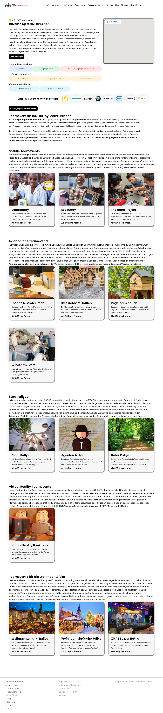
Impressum (64, 681)
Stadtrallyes (67, 5)
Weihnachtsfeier (53, 5)
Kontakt (134, 5)
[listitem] (32, 200)
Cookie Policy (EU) (68, 691)
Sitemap (63, 695)
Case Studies (107, 5)
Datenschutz (65, 688)
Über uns (124, 5)
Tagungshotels (94, 5)
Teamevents (80, 5)
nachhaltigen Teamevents (121, 131)
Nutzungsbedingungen (70, 685)
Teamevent (93, 119)
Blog (117, 5)
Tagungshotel (52, 119)
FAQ (141, 5)
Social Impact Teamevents (23, 134)
